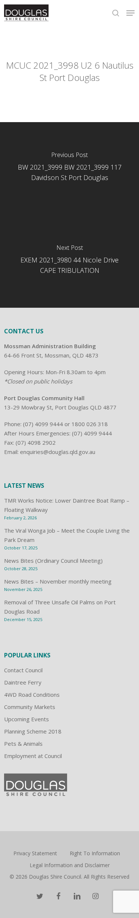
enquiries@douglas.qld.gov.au (57, 451)
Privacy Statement (35, 853)
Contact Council (23, 670)
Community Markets (29, 706)
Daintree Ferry (23, 682)
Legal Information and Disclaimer (70, 865)
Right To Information (95, 853)
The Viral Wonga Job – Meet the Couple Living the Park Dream (67, 535)
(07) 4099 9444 (43, 424)
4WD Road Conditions (32, 694)
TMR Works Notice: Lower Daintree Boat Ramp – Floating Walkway (66, 505)
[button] (130, 13)
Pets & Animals (23, 743)
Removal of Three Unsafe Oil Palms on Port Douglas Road (60, 606)
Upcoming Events (26, 719)
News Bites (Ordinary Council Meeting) (53, 560)
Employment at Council (33, 755)
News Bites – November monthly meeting (58, 581)
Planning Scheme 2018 (33, 731)
